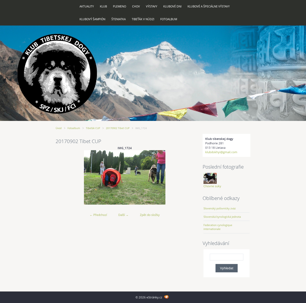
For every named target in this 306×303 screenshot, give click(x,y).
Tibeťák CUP (93, 128)
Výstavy (151, 6)
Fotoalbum (168, 19)
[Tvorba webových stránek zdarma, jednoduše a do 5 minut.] (166, 297)
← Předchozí (98, 215)
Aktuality (87, 6)
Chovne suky (212, 186)
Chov (136, 6)
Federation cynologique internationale (217, 227)
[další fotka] (188, 177)
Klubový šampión (92, 19)
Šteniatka (118, 19)
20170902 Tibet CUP (117, 128)
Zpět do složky (150, 215)
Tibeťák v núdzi (143, 19)
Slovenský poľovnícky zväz (219, 208)
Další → (123, 215)
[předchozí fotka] (61, 177)
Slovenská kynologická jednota (222, 216)
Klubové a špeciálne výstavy (209, 6)
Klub (103, 6)
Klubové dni (172, 6)
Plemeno (119, 6)
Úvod (59, 128)
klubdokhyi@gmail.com (221, 152)
